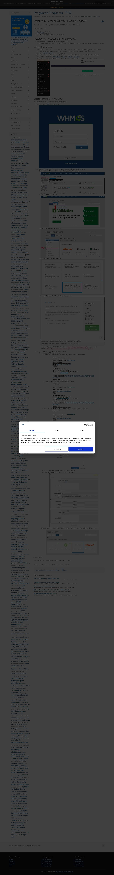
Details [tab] (57, 430)
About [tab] (82, 430)
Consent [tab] (31, 430)
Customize (56, 449)
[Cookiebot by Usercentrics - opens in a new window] (85, 425)
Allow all (80, 449)
